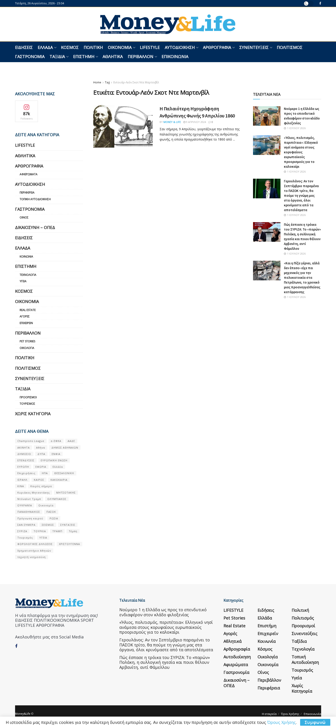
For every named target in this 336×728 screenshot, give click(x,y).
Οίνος (24, 217)
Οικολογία (27, 348)
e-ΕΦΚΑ (56, 441)
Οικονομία (120, 47)
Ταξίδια (57, 56)
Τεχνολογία (28, 275)
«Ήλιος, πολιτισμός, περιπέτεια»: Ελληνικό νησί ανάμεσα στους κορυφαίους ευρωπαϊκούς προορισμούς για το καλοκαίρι (301, 152)
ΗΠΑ (45, 473)
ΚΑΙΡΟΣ (39, 479)
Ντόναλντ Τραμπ (29, 499)
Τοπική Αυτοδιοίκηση (35, 199)
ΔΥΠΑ (41, 454)
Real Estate (28, 310)
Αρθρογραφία (217, 47)
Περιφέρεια (27, 192)
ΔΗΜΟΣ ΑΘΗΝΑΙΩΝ (64, 447)
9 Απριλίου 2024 (195, 122)
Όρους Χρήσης (281, 722)
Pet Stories (27, 341)
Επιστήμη (83, 56)
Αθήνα (40, 447)
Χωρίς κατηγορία (33, 413)
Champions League (30, 441)
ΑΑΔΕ (71, 441)
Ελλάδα (45, 47)
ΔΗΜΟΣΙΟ (24, 454)
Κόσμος (70, 47)
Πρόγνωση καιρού (30, 518)
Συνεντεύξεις (254, 47)
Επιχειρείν (26, 323)
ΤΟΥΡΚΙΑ (40, 531)
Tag (107, 82)
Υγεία (23, 281)
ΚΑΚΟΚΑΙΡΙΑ (59, 479)
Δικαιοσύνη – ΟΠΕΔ (35, 227)
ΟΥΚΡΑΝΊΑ (24, 505)
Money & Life (172, 122)
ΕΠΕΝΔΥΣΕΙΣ (25, 460)
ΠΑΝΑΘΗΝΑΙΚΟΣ (28, 511)
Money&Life (22, 714)
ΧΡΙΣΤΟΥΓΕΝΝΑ (69, 544)
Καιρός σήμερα (41, 486)
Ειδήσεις (24, 47)
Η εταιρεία (269, 714)
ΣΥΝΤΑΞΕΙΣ (67, 524)
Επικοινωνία (175, 56)
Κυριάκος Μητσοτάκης (33, 492)
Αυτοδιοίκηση (180, 47)
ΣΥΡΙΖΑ (22, 531)
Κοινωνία (26, 256)
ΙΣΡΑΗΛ (22, 479)
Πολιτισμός (289, 47)
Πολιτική (93, 47)
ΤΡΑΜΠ (57, 531)
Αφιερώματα (28, 174)
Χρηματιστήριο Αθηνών (34, 550)
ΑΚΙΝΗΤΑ (23, 447)
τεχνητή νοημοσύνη (31, 557)
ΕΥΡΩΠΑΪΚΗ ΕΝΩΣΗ (54, 460)
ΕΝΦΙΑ (56, 454)
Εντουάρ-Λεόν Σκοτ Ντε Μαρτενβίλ (136, 82)
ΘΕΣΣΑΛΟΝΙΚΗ (64, 473)
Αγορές (25, 316)
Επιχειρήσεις (26, 473)
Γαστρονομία (30, 56)
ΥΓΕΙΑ (43, 537)
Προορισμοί (28, 397)
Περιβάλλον (140, 56)
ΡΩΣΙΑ (54, 518)
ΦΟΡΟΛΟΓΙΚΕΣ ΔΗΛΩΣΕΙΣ (35, 544)
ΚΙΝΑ (20, 486)
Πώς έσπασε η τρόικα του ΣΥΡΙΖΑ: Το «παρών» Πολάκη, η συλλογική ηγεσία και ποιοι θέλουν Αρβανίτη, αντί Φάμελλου (164, 662)
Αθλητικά (113, 56)
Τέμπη (73, 531)
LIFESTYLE (150, 47)
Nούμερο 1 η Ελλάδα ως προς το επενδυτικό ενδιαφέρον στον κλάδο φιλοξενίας (163, 612)
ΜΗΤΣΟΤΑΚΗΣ (66, 492)
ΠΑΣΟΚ (51, 511)
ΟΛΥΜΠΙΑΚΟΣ (56, 499)
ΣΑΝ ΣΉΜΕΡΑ (26, 524)
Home (97, 82)
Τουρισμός (27, 404)
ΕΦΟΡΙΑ (40, 466)
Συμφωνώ (315, 722)
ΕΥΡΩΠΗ (23, 466)
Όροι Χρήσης (290, 714)
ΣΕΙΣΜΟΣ (48, 524)
